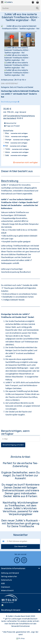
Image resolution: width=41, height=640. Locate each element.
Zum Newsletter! (20, 546)
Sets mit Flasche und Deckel (21, 87)
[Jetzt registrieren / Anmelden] (33, 2)
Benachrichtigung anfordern (13, 445)
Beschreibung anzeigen (9, 102)
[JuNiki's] (8, 2)
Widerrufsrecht (7, 590)
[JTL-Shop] (20, 638)
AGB (3, 583)
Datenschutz (6, 580)
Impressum (5, 587)
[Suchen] (37, 8)
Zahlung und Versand (10, 573)
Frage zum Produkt (13, 126)
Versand (22, 112)
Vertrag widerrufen (9, 576)
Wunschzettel (11, 123)
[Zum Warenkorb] (37, 2)
